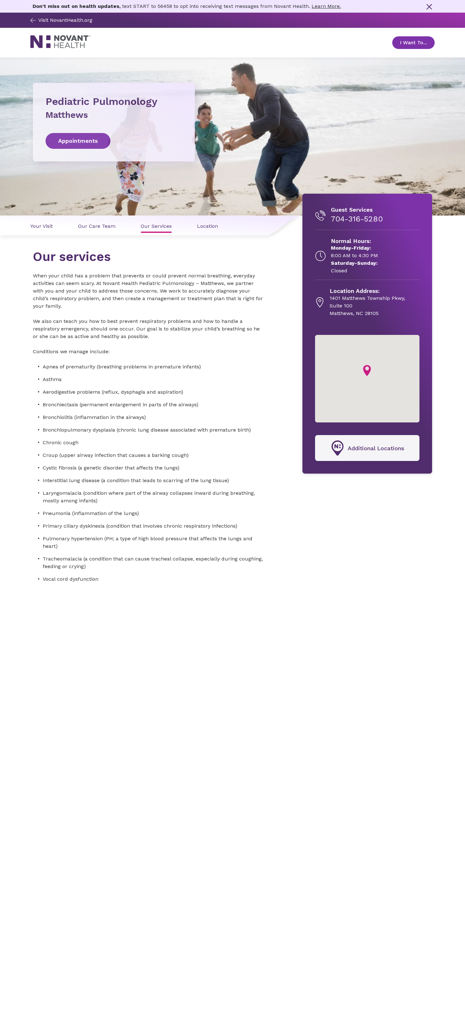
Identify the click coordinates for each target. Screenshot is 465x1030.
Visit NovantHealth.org (65, 20)
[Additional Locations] (367, 448)
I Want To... (417, 42)
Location (207, 226)
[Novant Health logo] (60, 46)
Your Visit (41, 226)
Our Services (156, 226)
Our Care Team (96, 226)
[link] (114, 141)
